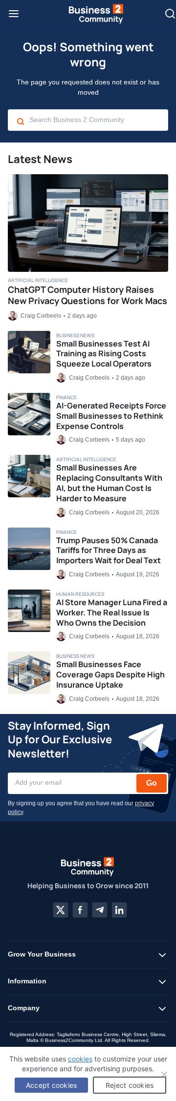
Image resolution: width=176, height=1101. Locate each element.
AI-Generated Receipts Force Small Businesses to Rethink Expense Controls (111, 415)
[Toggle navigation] (13, 13)
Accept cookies (51, 1085)
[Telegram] (100, 910)
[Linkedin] (119, 910)
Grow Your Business (42, 954)
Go (151, 783)
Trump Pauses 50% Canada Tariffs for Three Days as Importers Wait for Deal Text (108, 550)
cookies (80, 1059)
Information (27, 981)
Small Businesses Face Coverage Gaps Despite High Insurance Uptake (110, 674)
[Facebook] (80, 910)
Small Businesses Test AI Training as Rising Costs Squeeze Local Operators (104, 353)
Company (24, 1008)
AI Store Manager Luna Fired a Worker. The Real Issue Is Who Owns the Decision (111, 612)
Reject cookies (130, 1085)
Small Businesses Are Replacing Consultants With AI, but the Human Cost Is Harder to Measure (109, 482)
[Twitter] (60, 910)
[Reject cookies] (164, 1074)
